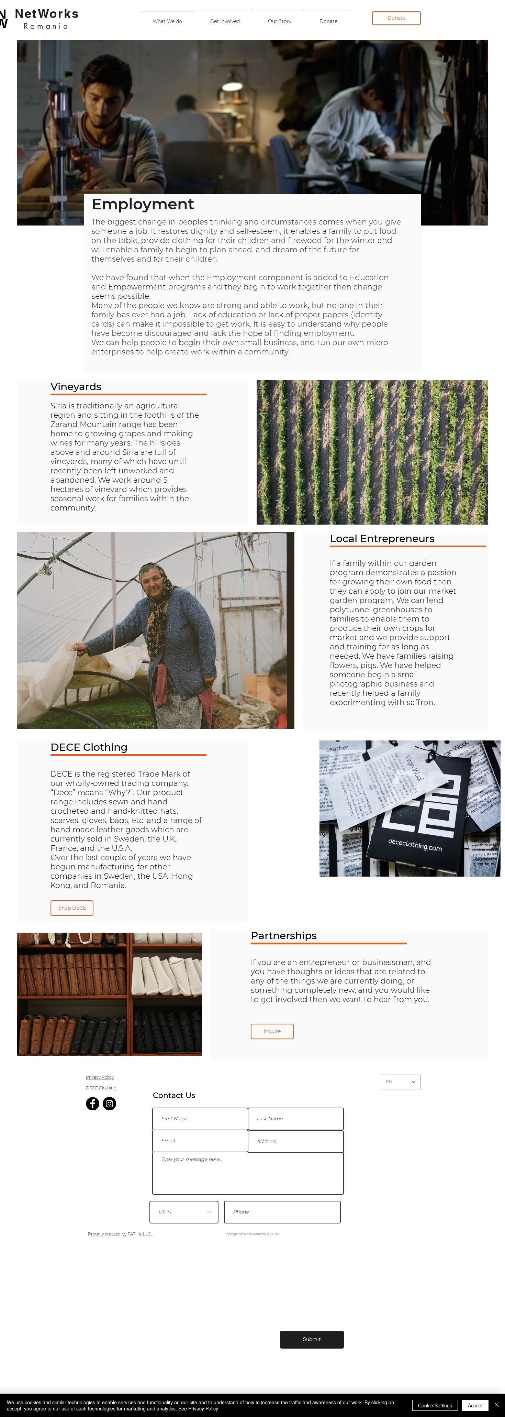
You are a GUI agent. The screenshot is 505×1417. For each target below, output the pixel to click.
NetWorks (47, 13)
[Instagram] (109, 1103)
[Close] (497, 1405)
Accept (475, 1405)
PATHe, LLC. (139, 1234)
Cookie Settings (435, 1405)
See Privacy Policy (198, 1408)
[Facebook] (92, 1103)
